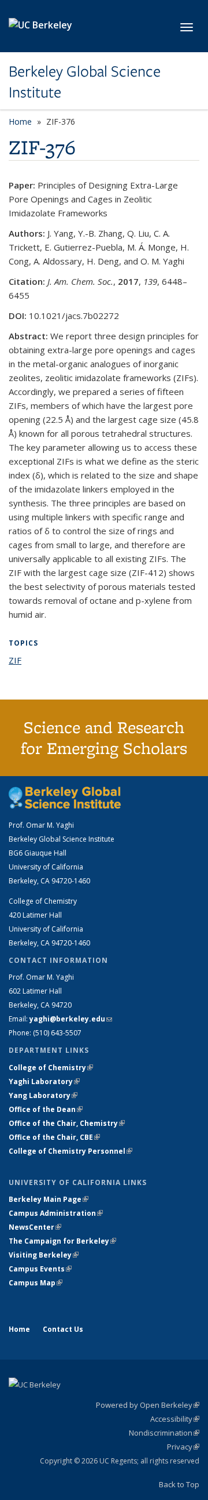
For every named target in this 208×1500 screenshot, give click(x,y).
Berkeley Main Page (48, 1199)
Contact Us (63, 1329)
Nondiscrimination (164, 1432)
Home (20, 121)
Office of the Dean (46, 1109)
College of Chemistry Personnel (70, 1151)
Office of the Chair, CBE (54, 1137)
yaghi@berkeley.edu (70, 1019)
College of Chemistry (51, 1068)
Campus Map (35, 1283)
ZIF (15, 660)
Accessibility (174, 1419)
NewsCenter (35, 1227)
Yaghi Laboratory (44, 1081)
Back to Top (179, 1484)
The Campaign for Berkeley (62, 1241)
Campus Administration (56, 1213)
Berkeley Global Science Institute (85, 82)
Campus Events (40, 1269)
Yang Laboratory (43, 1095)
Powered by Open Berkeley (147, 1405)
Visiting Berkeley (44, 1255)
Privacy (183, 1446)
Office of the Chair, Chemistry (67, 1123)
